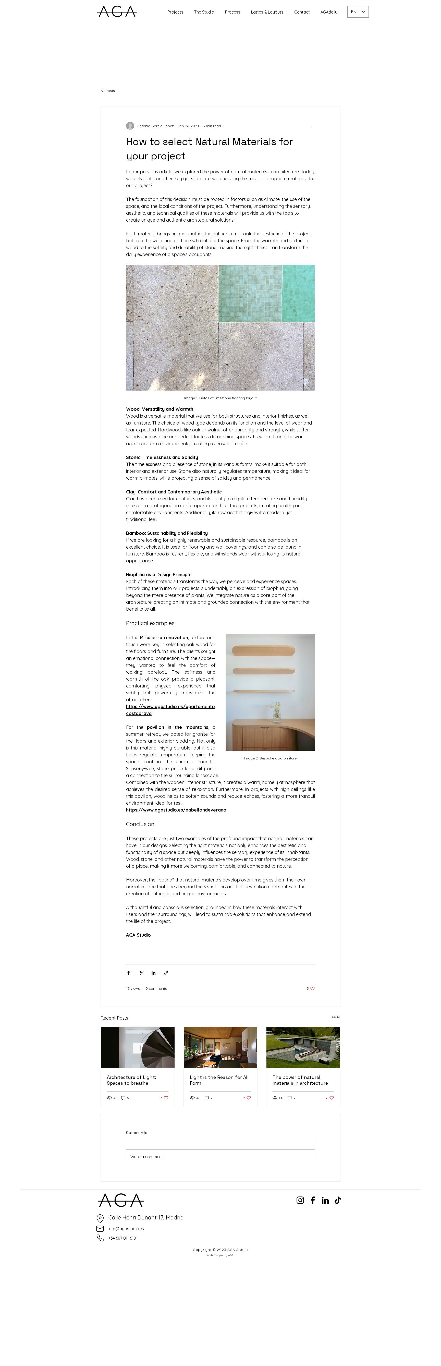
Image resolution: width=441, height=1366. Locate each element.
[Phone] (100, 1238)
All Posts (108, 90)
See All (334, 1017)
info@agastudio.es (126, 1228)
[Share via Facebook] (128, 972)
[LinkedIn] (325, 1200)
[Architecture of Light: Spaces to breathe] (138, 1047)
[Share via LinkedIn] (153, 972)
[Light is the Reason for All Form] (221, 1047)
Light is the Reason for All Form (219, 1080)
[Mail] (100, 1229)
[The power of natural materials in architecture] (303, 1047)
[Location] (100, 1218)
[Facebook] (313, 1200)
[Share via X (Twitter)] (141, 972)
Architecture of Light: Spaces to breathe (131, 1080)
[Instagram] (300, 1200)
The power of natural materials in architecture (300, 1080)
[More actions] (312, 126)
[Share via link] (166, 972)
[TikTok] (338, 1200)
